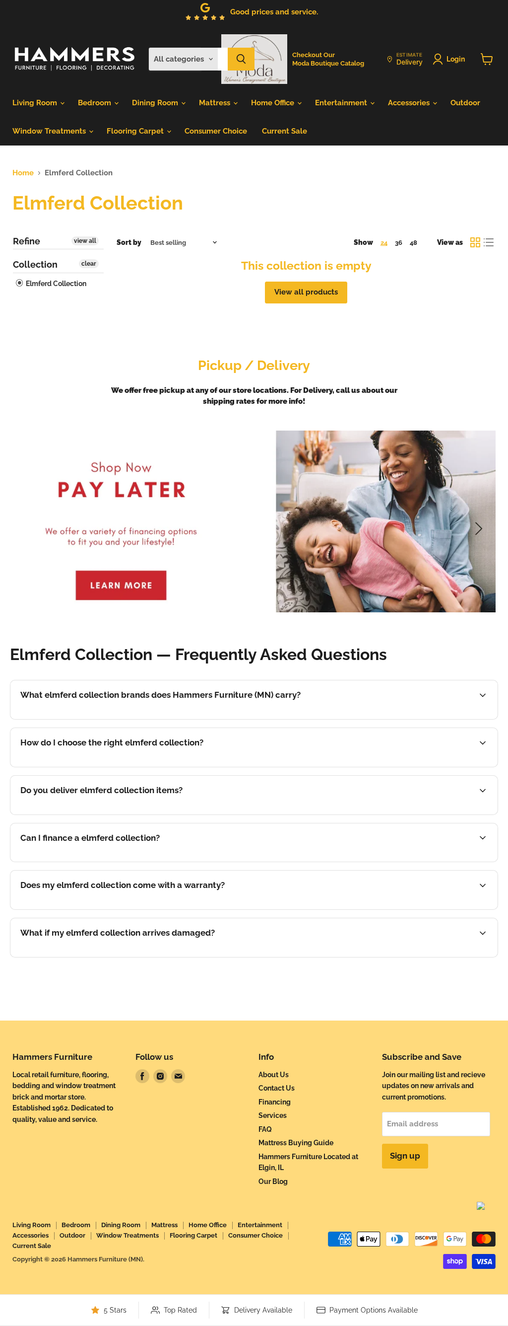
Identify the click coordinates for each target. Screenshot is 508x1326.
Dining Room (156, 102)
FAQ (265, 1129)
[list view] (489, 243)
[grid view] (475, 243)
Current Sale (284, 131)
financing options (99, 860)
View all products (306, 292)
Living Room (35, 102)
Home (23, 173)
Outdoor (465, 102)
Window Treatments (50, 131)
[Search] (241, 59)
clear (88, 263)
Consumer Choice (216, 131)
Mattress (215, 102)
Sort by (129, 242)
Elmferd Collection (55, 284)
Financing (274, 1102)
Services (272, 1115)
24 (384, 242)
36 (398, 242)
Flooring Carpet (136, 131)
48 (413, 242)
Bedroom (95, 102)
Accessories (410, 102)
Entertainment (342, 102)
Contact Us (276, 1088)
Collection (35, 264)
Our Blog (273, 1181)
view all (85, 240)
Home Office (273, 102)
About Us (273, 1075)
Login (455, 59)
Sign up (405, 1156)
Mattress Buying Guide (295, 1143)
